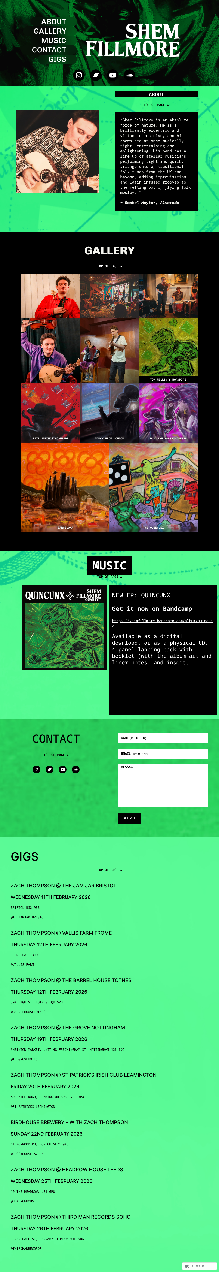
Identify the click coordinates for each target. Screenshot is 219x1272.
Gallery (50, 31)
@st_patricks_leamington (33, 1106)
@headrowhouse (23, 1201)
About (53, 21)
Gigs (57, 59)
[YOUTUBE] (112, 75)
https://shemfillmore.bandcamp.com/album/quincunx (162, 623)
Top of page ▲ (156, 104)
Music (53, 40)
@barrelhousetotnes (28, 1011)
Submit (129, 818)
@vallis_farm (22, 964)
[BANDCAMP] (96, 75)
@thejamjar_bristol (28, 917)
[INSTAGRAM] (79, 75)
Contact (49, 49)
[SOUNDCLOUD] (129, 75)
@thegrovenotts (24, 1059)
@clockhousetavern (27, 1153)
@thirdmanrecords (26, 1248)
